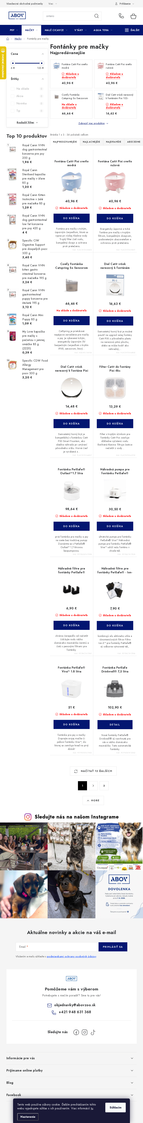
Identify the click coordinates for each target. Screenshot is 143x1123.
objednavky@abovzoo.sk (75, 1005)
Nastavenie (27, 1117)
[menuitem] (13, 30)
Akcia (29, 96)
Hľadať (96, 16)
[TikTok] (93, 1032)
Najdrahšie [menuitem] (113, 141)
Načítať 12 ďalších (96, 771)
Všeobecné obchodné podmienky (24, 3)
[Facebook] (76, 1032)
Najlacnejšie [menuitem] (91, 141)
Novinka (29, 103)
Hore (95, 800)
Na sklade (29, 89)
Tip (29, 111)
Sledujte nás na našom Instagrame (77, 816)
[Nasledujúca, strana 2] (93, 785)
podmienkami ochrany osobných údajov (71, 956)
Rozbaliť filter (25, 122)
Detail (115, 724)
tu (92, 1108)
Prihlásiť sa (113, 947)
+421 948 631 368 (122, 16)
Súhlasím (115, 1107)
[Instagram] (84, 1032)
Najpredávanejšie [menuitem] (65, 141)
